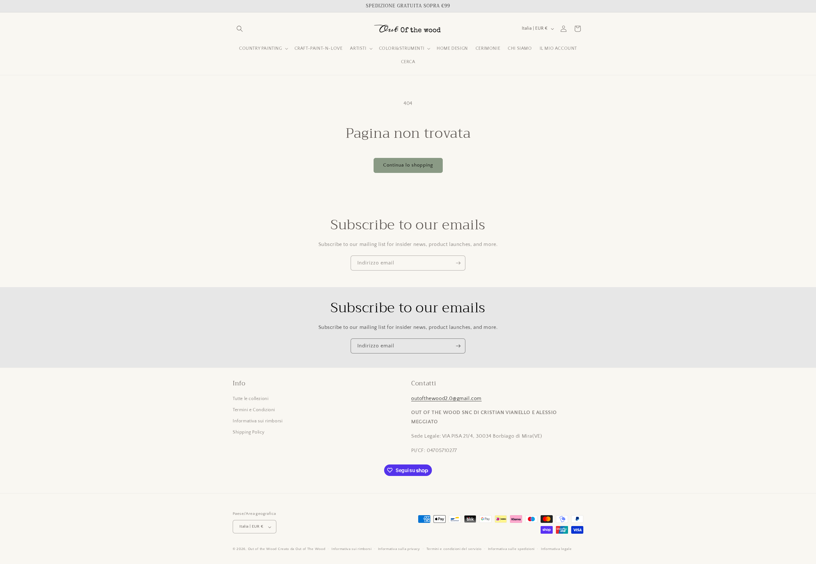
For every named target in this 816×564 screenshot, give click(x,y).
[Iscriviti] (458, 263)
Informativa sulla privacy (399, 549)
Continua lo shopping (408, 165)
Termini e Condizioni (254, 409)
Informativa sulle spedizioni (511, 549)
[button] (240, 29)
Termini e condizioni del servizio (454, 549)
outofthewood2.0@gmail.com (446, 398)
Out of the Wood (262, 549)
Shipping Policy (249, 432)
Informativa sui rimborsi (257, 421)
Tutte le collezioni (250, 398)
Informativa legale (556, 549)
